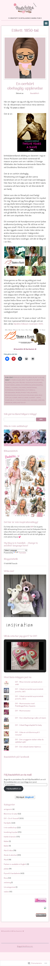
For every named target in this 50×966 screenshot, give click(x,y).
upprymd (41, 400)
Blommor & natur (10, 814)
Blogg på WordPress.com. (25, 946)
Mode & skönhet (10, 855)
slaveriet (32, 398)
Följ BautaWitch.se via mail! (18, 775)
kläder (6, 841)
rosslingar (29, 395)
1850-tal (25, 380)
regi (14, 395)
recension (9, 395)
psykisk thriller (27, 393)
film (35, 382)
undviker (33, 400)
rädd (35, 393)
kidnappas (39, 385)
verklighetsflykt (19, 403)
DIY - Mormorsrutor (22, 711)
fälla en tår (17, 382)
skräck (20, 398)
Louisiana (14, 387)
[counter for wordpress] (40, 901)
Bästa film (32, 380)
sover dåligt (10, 400)
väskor (6, 891)
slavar (25, 398)
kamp (33, 385)
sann (36, 395)
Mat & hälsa (39, 377)
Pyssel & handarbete (12, 873)
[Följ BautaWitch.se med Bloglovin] (25, 798)
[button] (19, 663)
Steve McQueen (21, 400)
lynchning (22, 387)
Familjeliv (17, 377)
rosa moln (21, 395)
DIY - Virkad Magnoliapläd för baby (28, 725)
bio (6, 382)
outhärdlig (30, 390)
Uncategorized (10, 887)
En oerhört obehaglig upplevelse (25, 86)
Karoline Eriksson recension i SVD (28, 324)
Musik (6, 859)
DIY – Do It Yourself (11, 818)
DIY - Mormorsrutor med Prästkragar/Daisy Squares (25, 704)
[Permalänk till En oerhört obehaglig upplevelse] (25, 58)
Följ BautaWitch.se (14, 789)
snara (38, 398)
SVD (28, 400)
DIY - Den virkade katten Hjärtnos (28, 747)
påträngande (10, 393)
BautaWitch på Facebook (16, 757)
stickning (7, 882)
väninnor (8, 403)
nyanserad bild (19, 390)
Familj (10, 382)
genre (18, 385)
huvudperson (26, 385)
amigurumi (8, 809)
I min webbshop (10, 827)
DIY (31, 527)
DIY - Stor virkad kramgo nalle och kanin (30, 718)
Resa (6, 878)
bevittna (40, 380)
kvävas (7, 387)
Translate (22, 553)
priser (18, 393)
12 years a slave (15, 380)
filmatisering (10, 385)
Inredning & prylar (10, 832)
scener (14, 398)
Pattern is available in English (15, 864)
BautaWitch (34, 93)
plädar (6, 869)
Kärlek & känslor (28, 377)
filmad (39, 382)
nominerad (9, 390)
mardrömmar (32, 387)
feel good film (27, 382)
